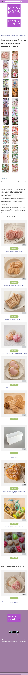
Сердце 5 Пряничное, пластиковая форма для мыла (14, 387)
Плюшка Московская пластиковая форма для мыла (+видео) (14, 492)
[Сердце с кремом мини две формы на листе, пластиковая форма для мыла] (14, 583)
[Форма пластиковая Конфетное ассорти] (14, 542)
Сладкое (10, 37)
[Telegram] (12, 632)
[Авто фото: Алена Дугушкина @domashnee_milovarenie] (5, 73)
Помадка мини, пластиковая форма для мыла (14, 285)
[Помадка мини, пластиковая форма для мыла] (14, 267)
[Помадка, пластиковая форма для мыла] (14, 233)
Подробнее (14, 248)
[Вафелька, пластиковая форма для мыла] (14, 301)
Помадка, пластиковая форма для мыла (14, 251)
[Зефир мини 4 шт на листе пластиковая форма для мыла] (14, 335)
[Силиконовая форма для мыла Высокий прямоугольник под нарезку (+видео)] (14, 438)
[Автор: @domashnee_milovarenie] (5, 111)
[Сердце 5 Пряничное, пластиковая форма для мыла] (14, 369)
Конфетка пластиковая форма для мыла (14, 526)
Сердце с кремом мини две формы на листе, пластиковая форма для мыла (14, 601)
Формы (13, 35)
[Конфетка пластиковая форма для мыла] (14, 508)
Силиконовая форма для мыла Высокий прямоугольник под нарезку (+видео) (14, 456)
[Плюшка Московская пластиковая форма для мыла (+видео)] (14, 473)
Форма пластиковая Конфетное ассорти (14, 560)
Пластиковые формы (21, 35)
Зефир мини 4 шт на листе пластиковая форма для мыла (14, 353)
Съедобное (4, 37)
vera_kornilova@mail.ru (16, 635)
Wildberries (3, 194)
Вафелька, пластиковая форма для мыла (14, 319)
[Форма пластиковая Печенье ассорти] (14, 403)
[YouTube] (18, 632)
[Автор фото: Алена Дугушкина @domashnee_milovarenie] (14, 64)
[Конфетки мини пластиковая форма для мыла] (5, 55)
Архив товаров (6, 35)
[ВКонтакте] (10, 632)
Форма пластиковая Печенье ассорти (14, 421)
